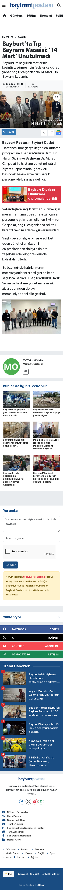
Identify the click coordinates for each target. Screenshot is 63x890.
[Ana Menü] (4, 5)
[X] (28, 801)
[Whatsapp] (41, 801)
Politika (25, 849)
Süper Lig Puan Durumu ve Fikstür (25, 828)
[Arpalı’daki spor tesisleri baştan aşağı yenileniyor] (46, 399)
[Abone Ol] (59, 132)
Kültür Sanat (13, 853)
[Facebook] (22, 801)
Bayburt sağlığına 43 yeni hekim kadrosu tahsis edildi (16, 412)
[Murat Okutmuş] (11, 366)
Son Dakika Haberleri (19, 835)
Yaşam (28, 853)
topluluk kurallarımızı (35, 576)
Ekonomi (46, 15)
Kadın (9, 857)
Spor (52, 853)
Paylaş (10, 131)
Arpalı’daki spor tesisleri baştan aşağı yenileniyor (46, 412)
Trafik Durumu (15, 824)
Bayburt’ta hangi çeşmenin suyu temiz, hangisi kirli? (16, 443)
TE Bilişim (40, 885)
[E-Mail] (26, 372)
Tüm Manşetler (15, 832)
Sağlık (22, 37)
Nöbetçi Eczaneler (17, 812)
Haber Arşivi (14, 839)
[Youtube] (35, 801)
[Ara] (59, 5)
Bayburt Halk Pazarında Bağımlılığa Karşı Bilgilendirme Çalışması (13, 479)
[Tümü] (58, 617)
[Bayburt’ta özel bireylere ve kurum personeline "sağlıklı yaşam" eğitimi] (46, 462)
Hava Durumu (14, 816)
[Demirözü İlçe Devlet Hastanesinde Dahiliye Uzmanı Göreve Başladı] (46, 429)
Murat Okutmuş (33, 364)
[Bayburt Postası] (31, 6)
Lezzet (22, 857)
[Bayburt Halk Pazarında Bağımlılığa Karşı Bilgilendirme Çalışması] (16, 462)
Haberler (7, 37)
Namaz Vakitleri (16, 820)
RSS (10, 874)
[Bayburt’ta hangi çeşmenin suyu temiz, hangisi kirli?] (16, 429)
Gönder (10, 565)
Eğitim (31, 15)
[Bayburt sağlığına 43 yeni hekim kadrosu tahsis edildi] (16, 399)
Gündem (16, 15)
